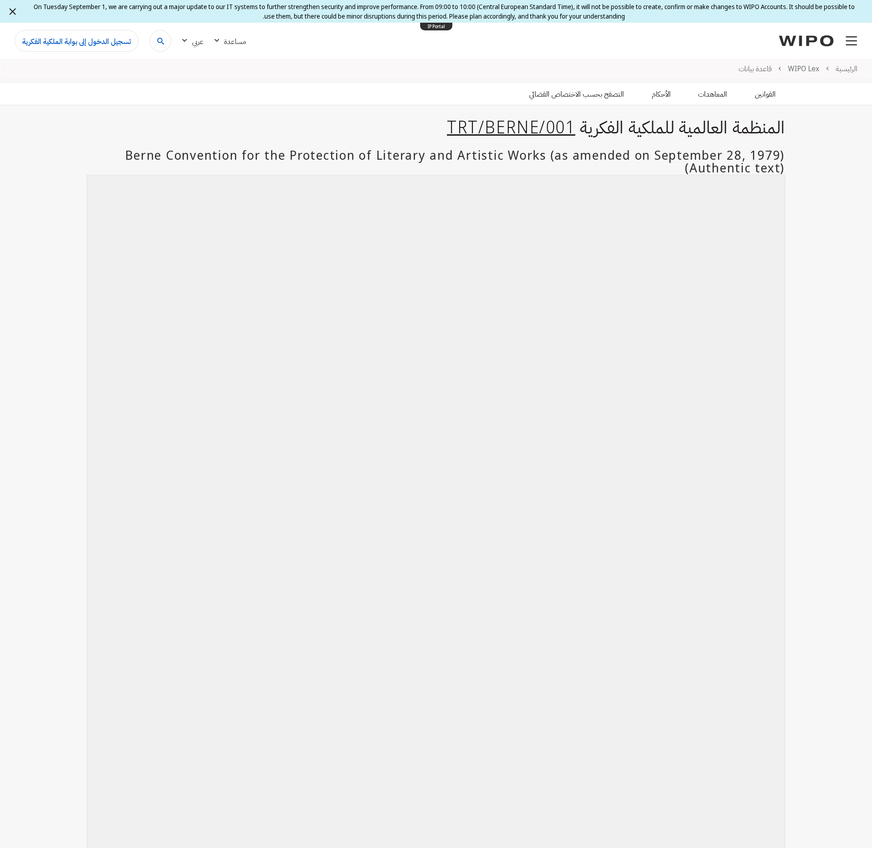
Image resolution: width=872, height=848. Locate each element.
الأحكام (661, 94)
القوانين (765, 94)
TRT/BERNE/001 (511, 126)
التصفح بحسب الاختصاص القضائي (576, 94)
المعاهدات (712, 94)
